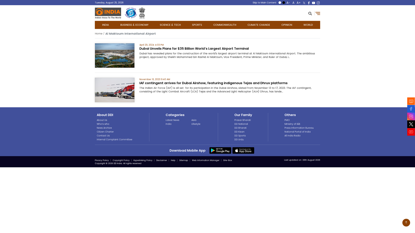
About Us (102, 120)
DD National (241, 124)
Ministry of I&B (292, 124)
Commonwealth (224, 25)
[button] (310, 13)
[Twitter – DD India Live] (304, 3)
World (308, 25)
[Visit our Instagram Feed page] (411, 116)
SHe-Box (227, 160)
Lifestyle (195, 124)
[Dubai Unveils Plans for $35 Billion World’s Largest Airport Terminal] (114, 55)
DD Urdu (239, 139)
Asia (193, 120)
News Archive (104, 127)
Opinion (286, 25)
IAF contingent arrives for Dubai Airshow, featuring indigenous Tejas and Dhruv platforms (213, 83)
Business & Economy (134, 25)
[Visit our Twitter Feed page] (411, 124)
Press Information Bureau (299, 127)
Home (98, 33)
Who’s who (103, 124)
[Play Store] (220, 150)
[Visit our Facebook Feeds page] (411, 109)
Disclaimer (161, 160)
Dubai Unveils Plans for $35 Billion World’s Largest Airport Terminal (194, 48)
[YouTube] (411, 132)
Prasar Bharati (242, 120)
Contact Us (103, 135)
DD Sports (240, 135)
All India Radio (293, 135)
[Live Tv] (411, 101)
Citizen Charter (105, 131)
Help (173, 160)
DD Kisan (239, 131)
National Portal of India (298, 131)
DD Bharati (240, 127)
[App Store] (243, 150)
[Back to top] (406, 223)
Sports (197, 25)
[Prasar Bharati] (130, 13)
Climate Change (259, 25)
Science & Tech (170, 25)
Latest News (172, 120)
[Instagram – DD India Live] (318, 3)
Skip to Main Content (264, 2)
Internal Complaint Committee (114, 139)
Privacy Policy (102, 160)
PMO (287, 120)
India (105, 25)
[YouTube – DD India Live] (313, 3)
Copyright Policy (121, 160)
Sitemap (183, 160)
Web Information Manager (205, 160)
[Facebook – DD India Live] (309, 3)
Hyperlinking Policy (142, 160)
